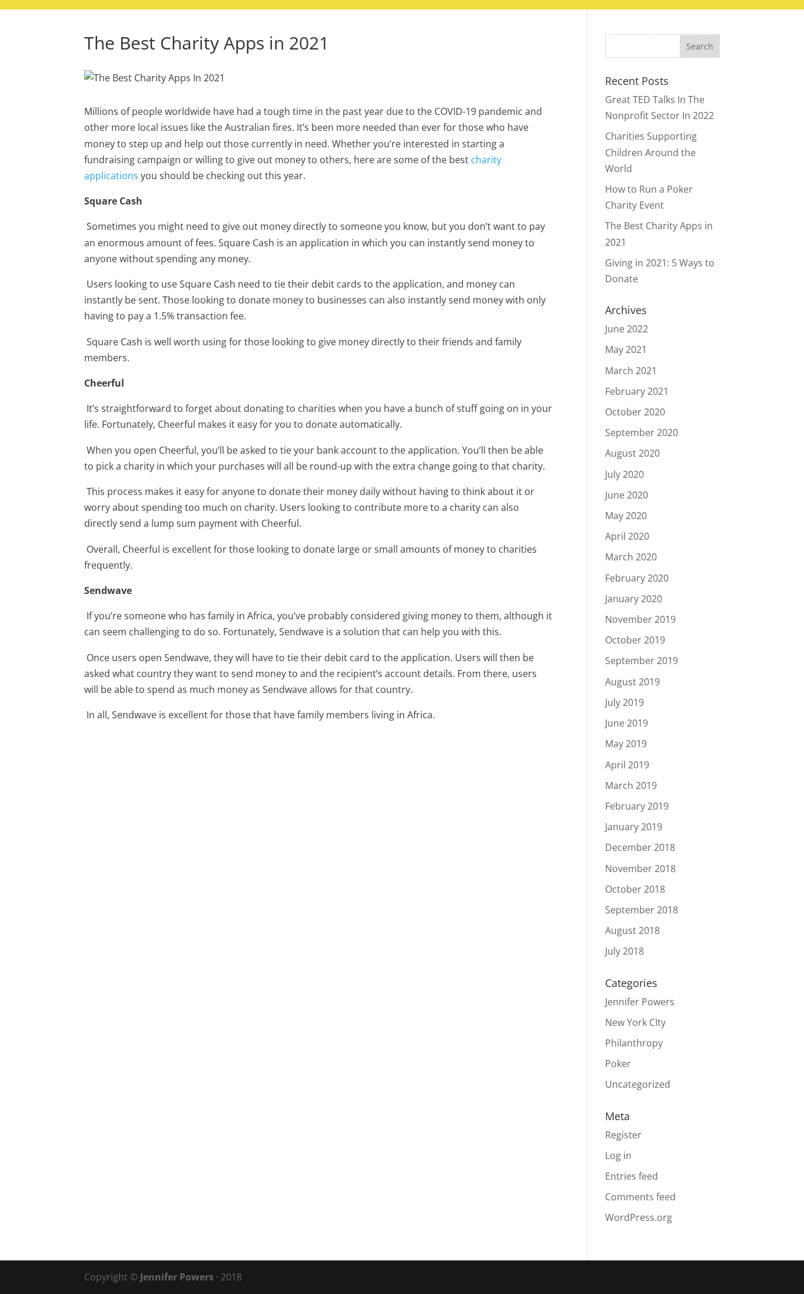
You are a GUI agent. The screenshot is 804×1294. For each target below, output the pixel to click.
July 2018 (624, 951)
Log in (618, 1155)
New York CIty (635, 1022)
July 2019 (624, 702)
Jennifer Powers (640, 1001)
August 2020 (632, 453)
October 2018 (635, 889)
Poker (618, 1063)
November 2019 (640, 619)
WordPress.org (638, 1217)
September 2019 (641, 660)
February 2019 (637, 806)
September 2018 (641, 909)
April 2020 (627, 536)
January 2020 (633, 598)
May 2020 (626, 515)
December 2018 (640, 847)
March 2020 (631, 556)
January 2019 (633, 826)
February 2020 (637, 578)
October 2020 (635, 411)
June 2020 (626, 494)
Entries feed (631, 1176)
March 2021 (631, 370)
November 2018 (640, 868)
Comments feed (640, 1196)
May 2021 (626, 349)
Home (605, 33)
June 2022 (626, 328)
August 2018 (632, 930)
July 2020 (624, 474)
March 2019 (631, 785)
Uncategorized (637, 1084)
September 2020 (641, 432)
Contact (698, 33)
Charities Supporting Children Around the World (651, 152)
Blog (648, 33)
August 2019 (632, 681)
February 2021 (637, 391)
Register (623, 1134)
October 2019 (635, 639)
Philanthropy (634, 1042)
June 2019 (626, 723)
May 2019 (626, 743)
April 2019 (627, 764)
